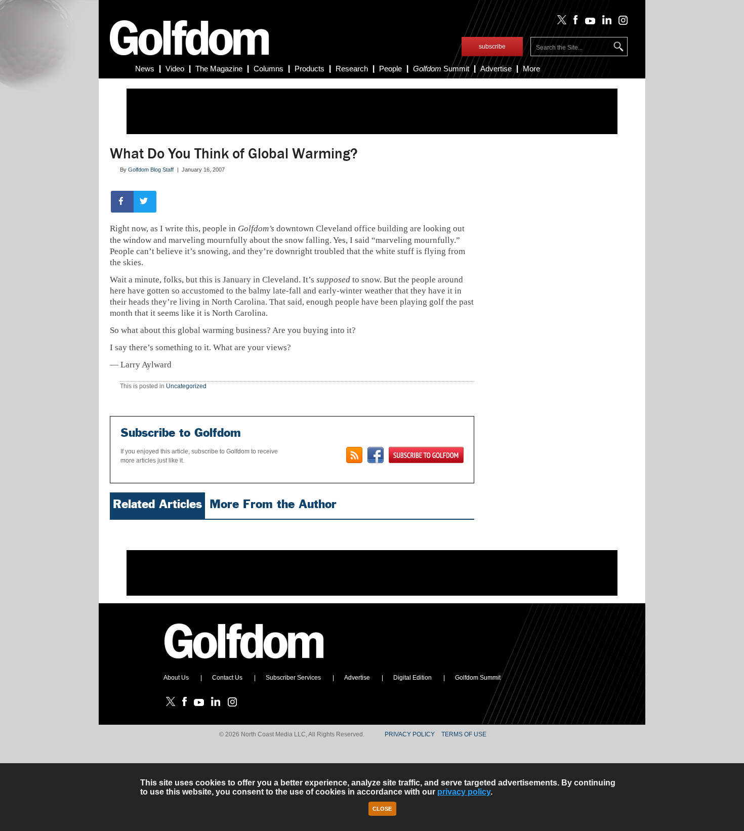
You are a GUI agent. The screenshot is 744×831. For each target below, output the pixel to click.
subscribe (492, 46)
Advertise (496, 68)
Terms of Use (463, 734)
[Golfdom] (244, 663)
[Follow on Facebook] (574, 22)
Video (175, 68)
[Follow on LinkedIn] (605, 22)
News (144, 68)
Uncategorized (186, 386)
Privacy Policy (410, 734)
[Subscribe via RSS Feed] (354, 455)
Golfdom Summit (478, 677)
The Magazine (218, 68)
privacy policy (463, 791)
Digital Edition (412, 677)
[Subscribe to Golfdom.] (426, 455)
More (531, 68)
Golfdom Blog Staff (151, 170)
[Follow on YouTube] (587, 22)
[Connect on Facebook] (375, 455)
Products (309, 68)
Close (382, 809)
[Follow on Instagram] (620, 22)
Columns (268, 68)
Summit (441, 68)
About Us (176, 677)
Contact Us (227, 677)
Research (352, 68)
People (390, 68)
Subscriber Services (293, 677)
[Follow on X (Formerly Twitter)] (560, 22)
